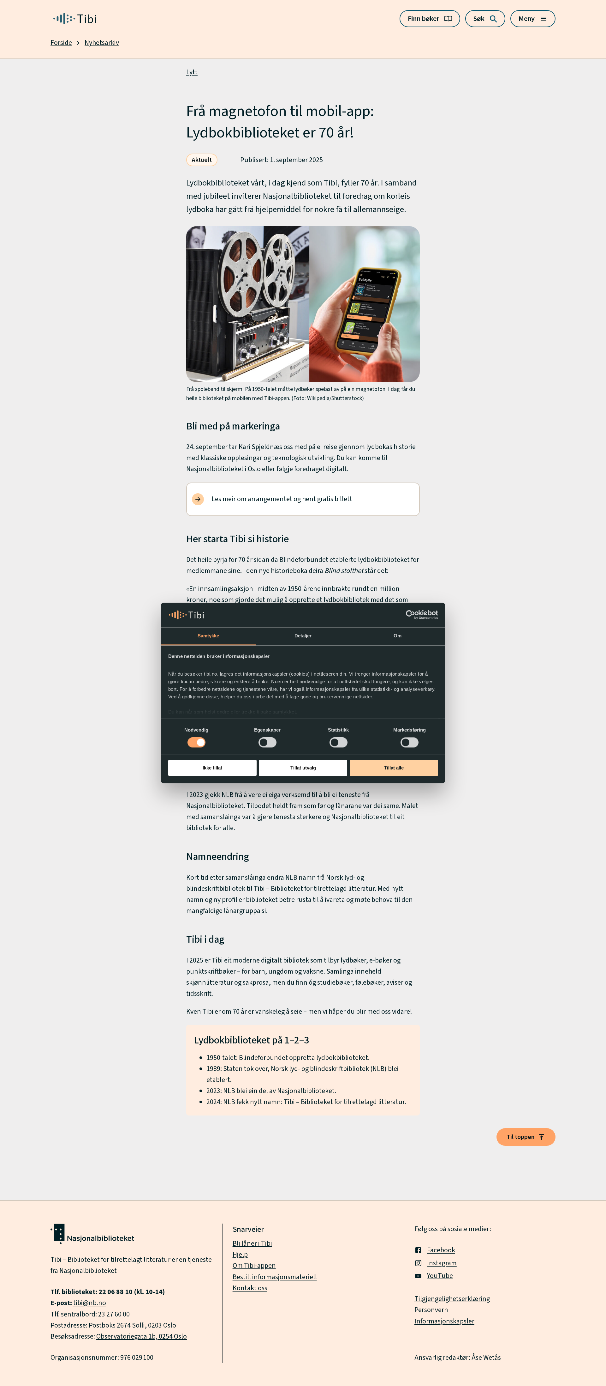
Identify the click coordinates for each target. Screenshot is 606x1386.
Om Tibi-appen (254, 1266)
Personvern (431, 1310)
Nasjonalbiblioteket (88, 1271)
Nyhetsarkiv (102, 43)
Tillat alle (394, 767)
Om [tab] (397, 635)
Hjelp (240, 1254)
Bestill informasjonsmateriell (275, 1277)
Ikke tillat (212, 767)
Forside (61, 43)
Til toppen (521, 1137)
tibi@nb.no (89, 1303)
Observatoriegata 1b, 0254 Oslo (141, 1336)
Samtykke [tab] (208, 635)
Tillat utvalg (303, 767)
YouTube (440, 1276)
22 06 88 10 (115, 1292)
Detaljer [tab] (303, 635)
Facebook (441, 1250)
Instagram (442, 1263)
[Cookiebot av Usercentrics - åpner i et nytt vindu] (410, 615)
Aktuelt (202, 159)
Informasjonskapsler (444, 1321)
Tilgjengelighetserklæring (452, 1299)
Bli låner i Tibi (252, 1243)
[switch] (267, 743)
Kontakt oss (250, 1288)
